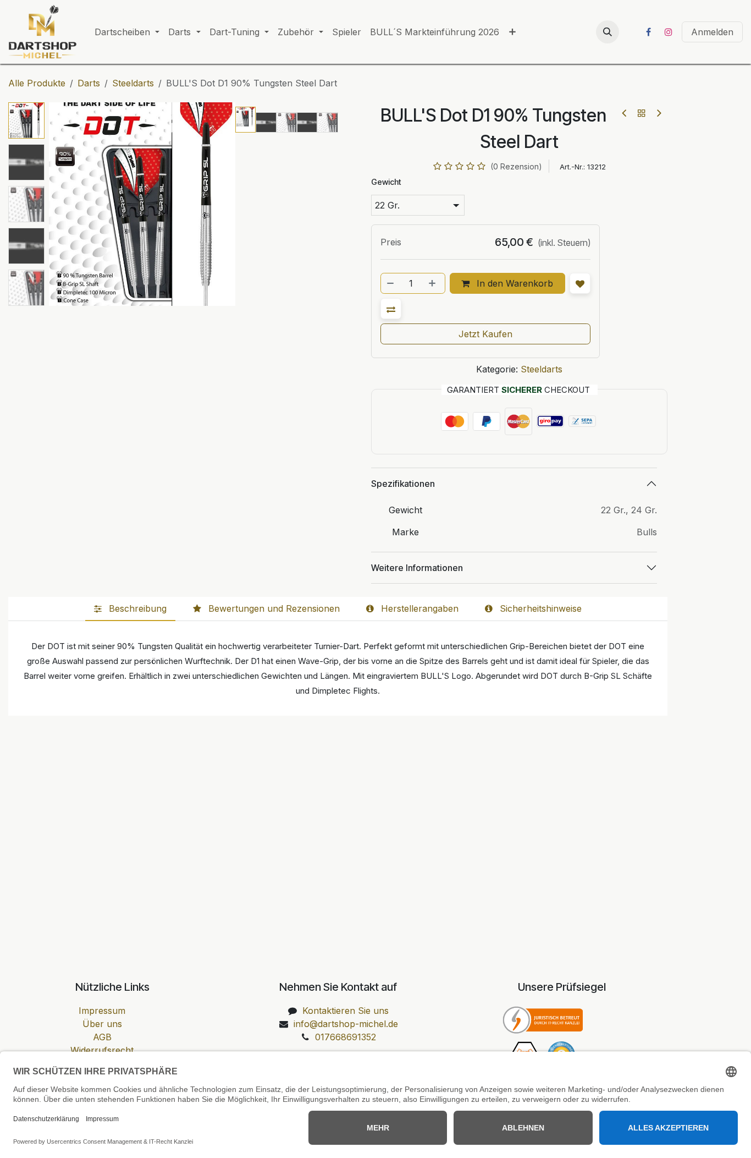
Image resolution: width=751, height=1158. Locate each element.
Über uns (102, 1023)
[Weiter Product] (658, 113)
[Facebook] (648, 32)
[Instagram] (668, 32)
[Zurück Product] (625, 113)
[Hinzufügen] (433, 283)
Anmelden (712, 31)
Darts (89, 83)
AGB (102, 1036)
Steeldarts (133, 83)
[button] (607, 31)
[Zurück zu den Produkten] (642, 113)
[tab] (130, 609)
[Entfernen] (391, 283)
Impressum (102, 1010)
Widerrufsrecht (102, 1050)
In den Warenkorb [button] (513, 283)
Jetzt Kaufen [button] (485, 333)
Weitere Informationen (417, 567)
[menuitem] (127, 32)
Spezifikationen (403, 483)
